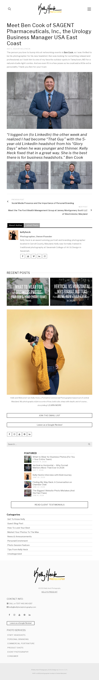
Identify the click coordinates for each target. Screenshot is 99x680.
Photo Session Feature (18, 545)
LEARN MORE (54, 405)
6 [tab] (54, 304)
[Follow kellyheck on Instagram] (44, 256)
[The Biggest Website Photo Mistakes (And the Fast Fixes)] (27, 493)
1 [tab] (39, 304)
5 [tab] (51, 304)
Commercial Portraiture (21, 643)
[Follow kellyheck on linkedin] (39, 256)
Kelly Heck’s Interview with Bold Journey (52, 475)
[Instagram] (14, 434)
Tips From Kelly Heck (17, 549)
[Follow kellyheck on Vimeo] (33, 256)
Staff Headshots (16, 635)
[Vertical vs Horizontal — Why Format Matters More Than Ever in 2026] (27, 467)
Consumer (12, 656)
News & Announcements (19, 536)
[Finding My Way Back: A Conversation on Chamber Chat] (27, 484)
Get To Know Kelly (16, 519)
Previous (8, 292)
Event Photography (18, 652)
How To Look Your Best (18, 528)
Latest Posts (32, 225)
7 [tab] (57, 304)
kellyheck (25, 49)
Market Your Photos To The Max (23, 532)
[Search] (9, 9)
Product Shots (15, 648)
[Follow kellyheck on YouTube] (28, 256)
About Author (15, 225)
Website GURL (63, 670)
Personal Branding (18, 639)
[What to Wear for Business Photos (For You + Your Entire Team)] (27, 459)
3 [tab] (45, 304)
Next (90, 292)
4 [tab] (48, 304)
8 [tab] (59, 304)
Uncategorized (14, 554)
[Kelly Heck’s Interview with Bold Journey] (27, 476)
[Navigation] (89, 9)
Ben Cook (68, 52)
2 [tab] (42, 304)
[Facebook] (9, 434)
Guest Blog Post (15, 523)
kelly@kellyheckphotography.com (22, 607)
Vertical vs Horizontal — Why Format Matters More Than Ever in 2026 (50, 466)
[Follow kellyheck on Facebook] (22, 256)
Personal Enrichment (17, 541)
